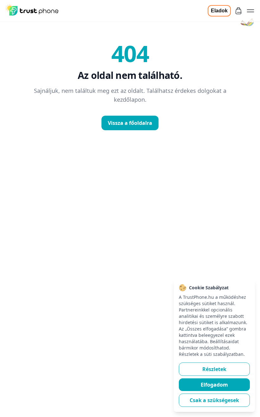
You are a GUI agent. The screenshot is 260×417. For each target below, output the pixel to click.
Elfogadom (214, 384)
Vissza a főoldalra (130, 122)
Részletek (214, 369)
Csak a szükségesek (214, 400)
